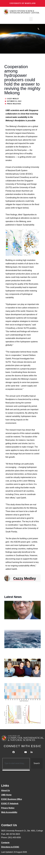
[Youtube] (25, 752)
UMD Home (6, 795)
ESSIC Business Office (11, 799)
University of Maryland (23, 3)
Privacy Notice (7, 808)
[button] (31, 19)
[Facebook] (13, 752)
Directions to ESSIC (10, 847)
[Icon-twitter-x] (19, 752)
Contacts (5, 843)
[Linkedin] (31, 752)
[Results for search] (16, 770)
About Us (5, 790)
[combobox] (16, 763)
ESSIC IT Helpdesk (9, 804)
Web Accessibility (9, 812)
